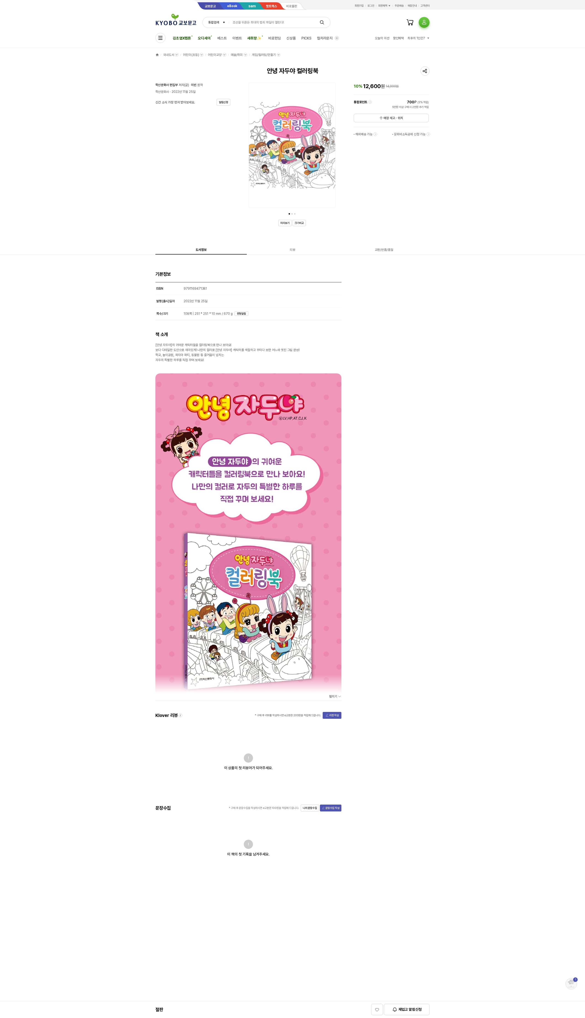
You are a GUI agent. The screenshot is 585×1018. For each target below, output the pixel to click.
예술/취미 (237, 55)
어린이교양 (214, 55)
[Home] (157, 55)
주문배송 (399, 5)
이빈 (194, 85)
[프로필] (424, 22)
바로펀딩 (274, 38)
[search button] (322, 22)
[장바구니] (410, 22)
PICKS (306, 38)
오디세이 (204, 38)
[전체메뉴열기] (160, 38)
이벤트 (237, 38)
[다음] (330, 146)
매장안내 (412, 5)
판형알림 (241, 313)
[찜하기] (377, 1009)
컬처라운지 (325, 38)
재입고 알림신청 (410, 1009)
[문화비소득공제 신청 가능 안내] (428, 134)
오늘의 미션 (382, 38)
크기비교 (299, 223)
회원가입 (359, 5)
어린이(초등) (191, 55)
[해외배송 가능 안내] (375, 134)
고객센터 (425, 5)
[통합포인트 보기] (370, 102)
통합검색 (213, 22)
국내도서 (168, 55)
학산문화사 (162, 92)
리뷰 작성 (334, 715)
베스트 (222, 38)
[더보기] (337, 38)
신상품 (291, 38)
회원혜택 (382, 5)
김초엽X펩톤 (182, 38)
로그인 (370, 5)
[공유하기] (425, 71)
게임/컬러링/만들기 (264, 55)
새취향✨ (254, 38)
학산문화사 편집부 (166, 85)
